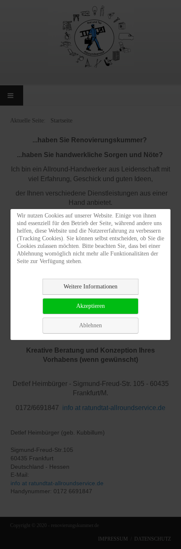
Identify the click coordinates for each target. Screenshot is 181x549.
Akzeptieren (90, 306)
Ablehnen (90, 325)
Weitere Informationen (90, 286)
